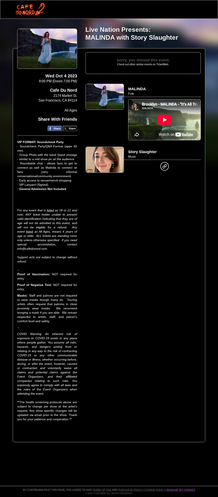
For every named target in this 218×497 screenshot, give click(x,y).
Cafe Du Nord (63, 90)
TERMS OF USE (102, 489)
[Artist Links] (164, 167)
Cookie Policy (155, 489)
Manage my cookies (181, 489)
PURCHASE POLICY (131, 489)
